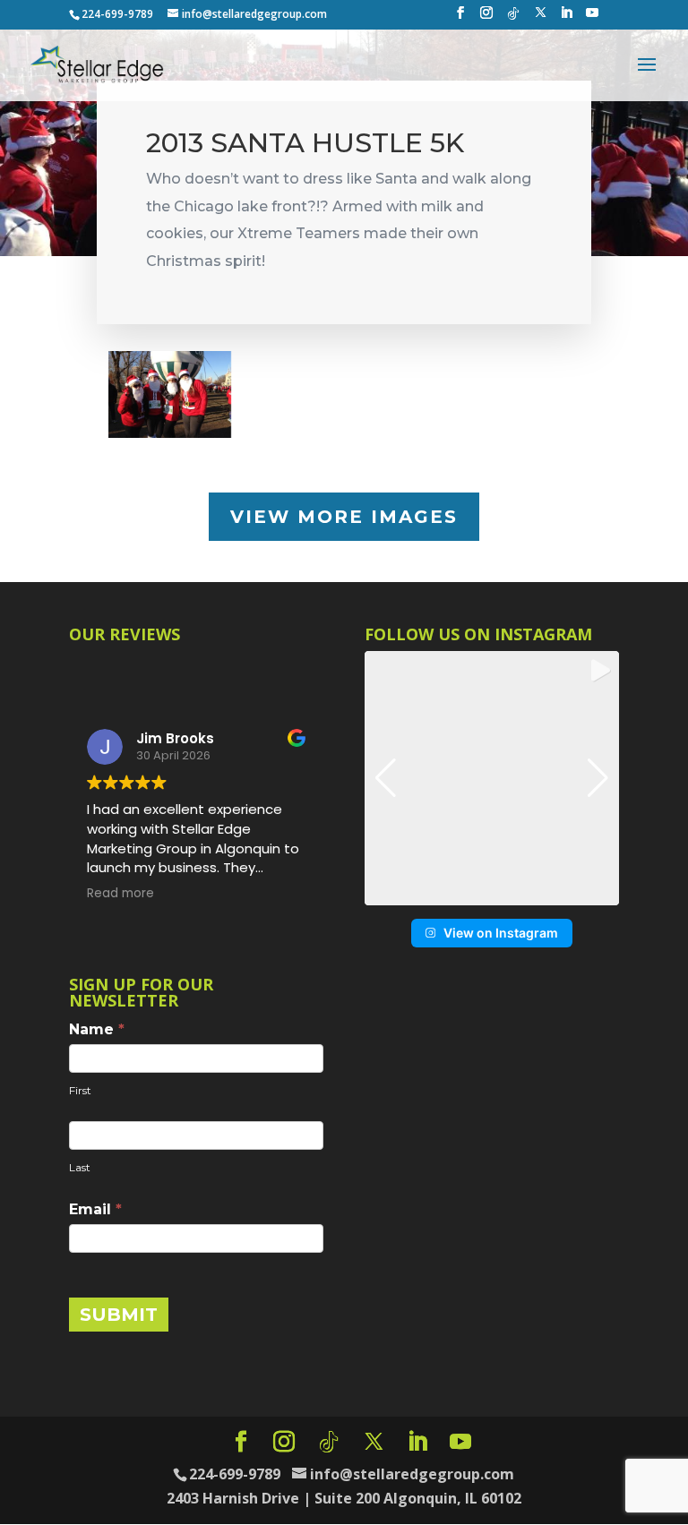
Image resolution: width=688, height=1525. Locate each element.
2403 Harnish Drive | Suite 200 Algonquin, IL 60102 (344, 1498)
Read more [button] (202, 894)
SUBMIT (119, 1314)
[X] (540, 17)
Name (97, 1029)
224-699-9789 (117, 13)
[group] (492, 778)
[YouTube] (592, 18)
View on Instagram (500, 932)
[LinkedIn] (566, 18)
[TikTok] (513, 18)
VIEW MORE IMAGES (344, 516)
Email (95, 1209)
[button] (491, 892)
